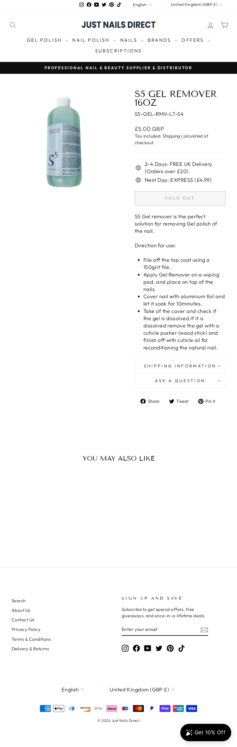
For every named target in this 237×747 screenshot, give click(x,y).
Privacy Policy (26, 629)
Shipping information (180, 366)
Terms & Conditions (31, 639)
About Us (21, 610)
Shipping (171, 136)
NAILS (129, 40)
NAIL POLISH (91, 40)
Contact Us (23, 619)
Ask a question (180, 380)
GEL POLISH (45, 40)
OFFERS (193, 40)
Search (19, 600)
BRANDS (160, 40)
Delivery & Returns (30, 648)
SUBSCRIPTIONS (118, 51)
